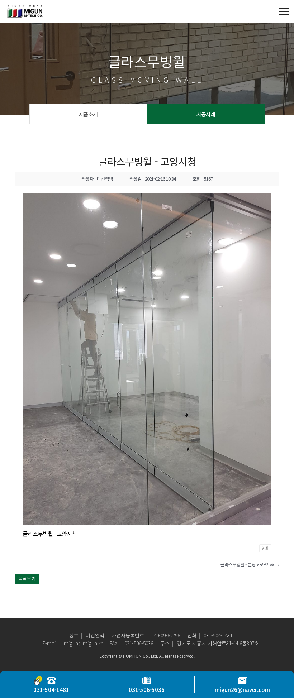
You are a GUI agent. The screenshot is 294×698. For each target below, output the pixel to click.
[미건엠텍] (25, 11)
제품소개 (88, 114)
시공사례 (205, 114)
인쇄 (265, 548)
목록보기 (26, 578)
